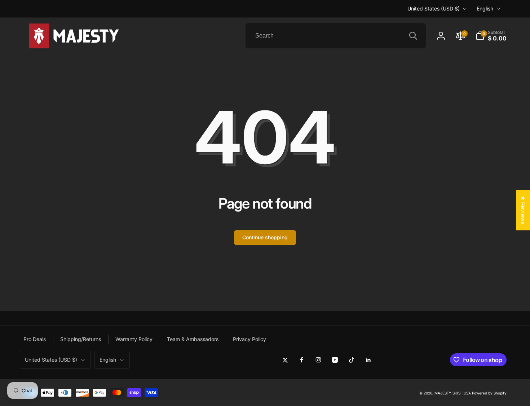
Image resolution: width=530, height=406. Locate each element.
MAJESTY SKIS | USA (452, 393)
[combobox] (336, 35)
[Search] (413, 36)
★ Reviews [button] (523, 210)
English (485, 8)
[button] (491, 35)
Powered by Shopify (489, 393)
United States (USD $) (433, 8)
